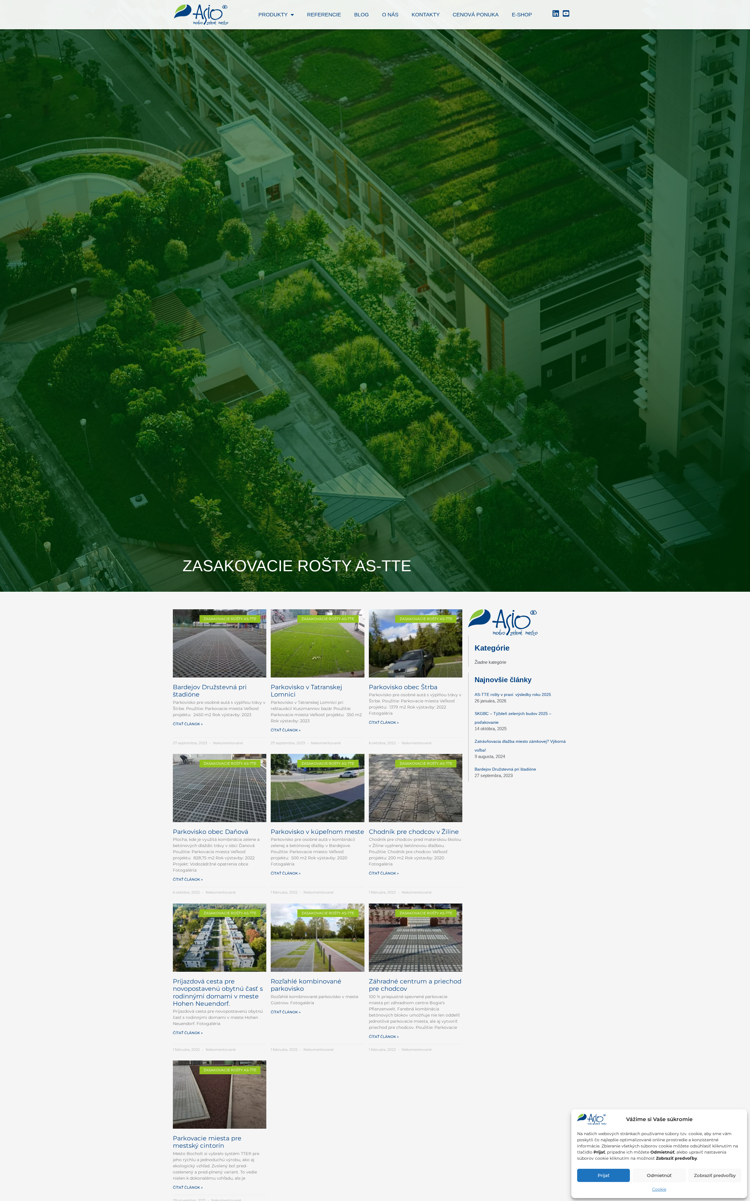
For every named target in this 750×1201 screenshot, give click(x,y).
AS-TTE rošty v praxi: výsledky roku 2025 (513, 694)
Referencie (324, 15)
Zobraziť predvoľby (715, 1175)
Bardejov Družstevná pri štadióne (505, 769)
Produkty (273, 15)
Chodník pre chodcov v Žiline (414, 831)
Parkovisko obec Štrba (403, 687)
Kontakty (426, 15)
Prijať (603, 1175)
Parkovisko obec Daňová (210, 831)
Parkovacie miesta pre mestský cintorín (207, 1142)
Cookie (659, 1189)
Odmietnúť (659, 1175)
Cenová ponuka (476, 15)
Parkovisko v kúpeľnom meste (317, 831)
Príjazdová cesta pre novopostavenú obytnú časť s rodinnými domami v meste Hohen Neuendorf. (218, 992)
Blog (361, 15)
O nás (390, 15)
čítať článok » (188, 724)
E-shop (522, 15)
